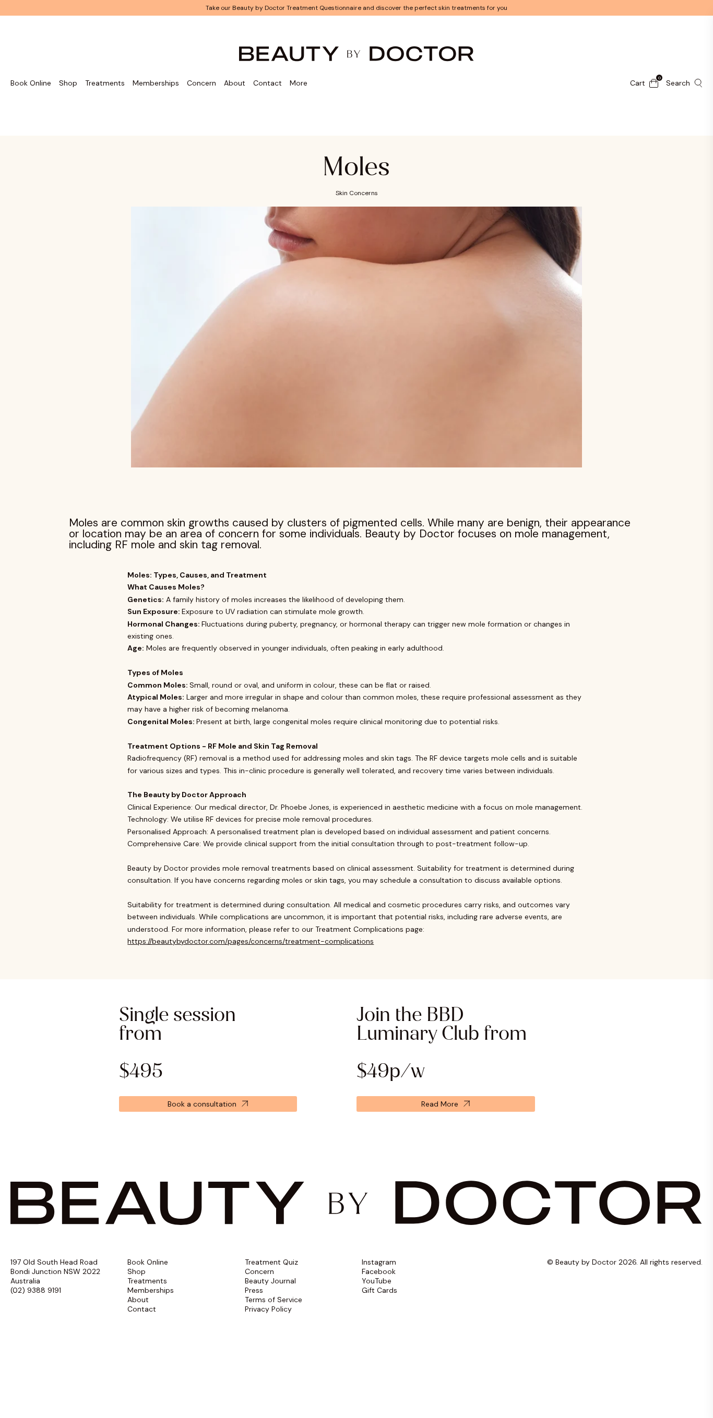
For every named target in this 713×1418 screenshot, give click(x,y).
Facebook (379, 1271)
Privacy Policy (268, 1309)
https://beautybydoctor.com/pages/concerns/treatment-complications (250, 941)
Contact (267, 83)
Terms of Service (273, 1299)
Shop (68, 83)
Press (254, 1290)
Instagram (379, 1262)
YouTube (376, 1280)
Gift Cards (379, 1290)
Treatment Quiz (271, 1262)
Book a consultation (202, 1104)
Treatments (105, 83)
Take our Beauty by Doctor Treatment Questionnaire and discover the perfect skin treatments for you (356, 7)
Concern (201, 83)
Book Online (30, 83)
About (234, 83)
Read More (439, 1104)
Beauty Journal (270, 1280)
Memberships (156, 83)
